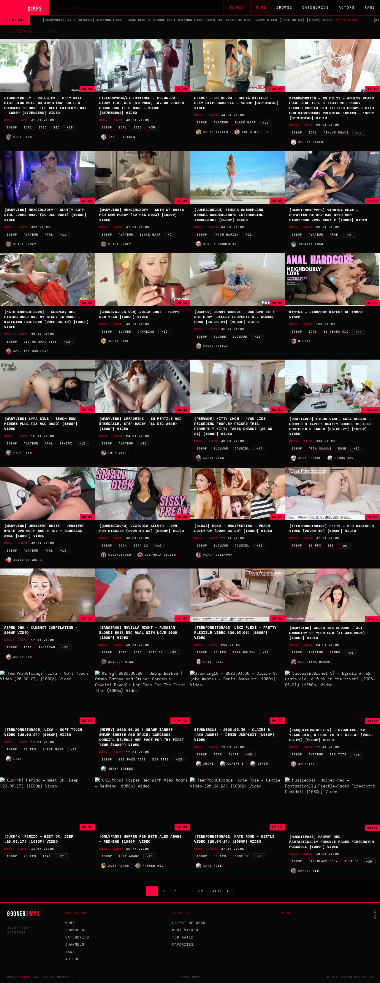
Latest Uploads (188, 922)
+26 (344, 546)
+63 (359, 332)
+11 (63, 234)
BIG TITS (160, 759)
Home (261, 7)
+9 (170, 234)
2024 (123, 545)
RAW (375, 913)
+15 (348, 235)
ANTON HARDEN (226, 234)
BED (56, 127)
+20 (249, 754)
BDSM (342, 448)
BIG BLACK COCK (323, 861)
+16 (165, 332)
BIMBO (335, 652)
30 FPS (315, 545)
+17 (259, 448)
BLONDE (125, 332)
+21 (249, 234)
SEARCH (237, 7)
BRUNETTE (241, 856)
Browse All (77, 930)
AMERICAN (47, 647)
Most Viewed (185, 930)
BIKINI (66, 443)
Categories (315, 7)
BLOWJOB (240, 337)
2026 (43, 127)
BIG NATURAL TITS (40, 342)
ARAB (334, 234)
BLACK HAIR (245, 122)
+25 (143, 443)
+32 (173, 652)
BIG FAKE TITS (132, 759)
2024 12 (141, 545)
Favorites (183, 944)
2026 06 (155, 652)
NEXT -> (221, 891)
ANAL (49, 234)
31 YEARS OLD (336, 332)
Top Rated (183, 937)
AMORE (234, 754)
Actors (347, 7)
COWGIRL (242, 448)
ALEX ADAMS (129, 856)
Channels (74, 944)
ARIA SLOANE (320, 448)
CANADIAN (146, 332)
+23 (266, 123)
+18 (67, 342)
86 (200, 891)
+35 (70, 127)
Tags (370, 7)
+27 (266, 652)
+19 (63, 550)
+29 (359, 133)
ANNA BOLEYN (244, 652)
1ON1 (28, 127)
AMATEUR (221, 122)
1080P (12, 127)
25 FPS (30, 856)
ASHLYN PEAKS (336, 132)
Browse (284, 7)
